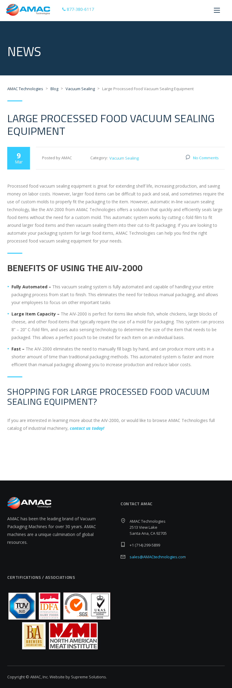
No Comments (206, 157)
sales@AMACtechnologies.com (158, 557)
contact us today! (87, 428)
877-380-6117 (80, 9)
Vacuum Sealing (124, 158)
